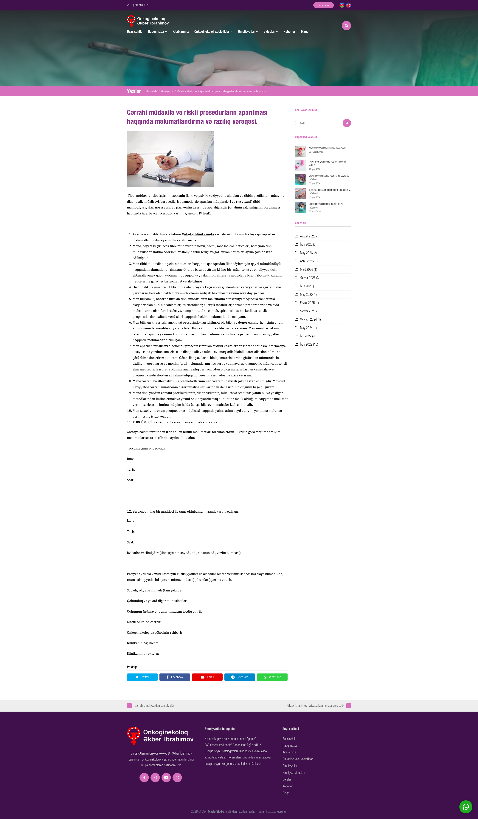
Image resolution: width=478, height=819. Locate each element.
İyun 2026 (308, 244)
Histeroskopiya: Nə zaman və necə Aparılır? (230, 739)
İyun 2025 (308, 286)
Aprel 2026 (309, 261)
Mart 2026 (308, 269)
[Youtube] (166, 777)
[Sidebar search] (347, 123)
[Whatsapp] (177, 777)
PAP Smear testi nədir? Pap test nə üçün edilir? (233, 745)
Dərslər (287, 779)
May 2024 (308, 328)
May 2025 (308, 294)
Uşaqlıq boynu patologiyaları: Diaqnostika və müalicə (236, 751)
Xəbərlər (289, 31)
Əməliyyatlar (246, 31)
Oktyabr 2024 (310, 319)
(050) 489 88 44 (141, 5)
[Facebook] (144, 777)
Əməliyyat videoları (294, 773)
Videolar (269, 31)
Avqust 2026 (309, 236)
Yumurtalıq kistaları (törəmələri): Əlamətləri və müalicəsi (238, 757)
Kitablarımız (181, 31)
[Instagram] (155, 777)
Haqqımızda (156, 31)
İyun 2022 (309, 344)
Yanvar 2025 (309, 311)
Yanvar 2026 (309, 278)
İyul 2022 (307, 336)
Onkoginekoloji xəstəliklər (211, 31)
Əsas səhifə (134, 31)
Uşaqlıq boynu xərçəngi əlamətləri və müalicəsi (232, 764)
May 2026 (308, 253)
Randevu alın (323, 5)
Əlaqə (304, 31)
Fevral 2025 (309, 303)
